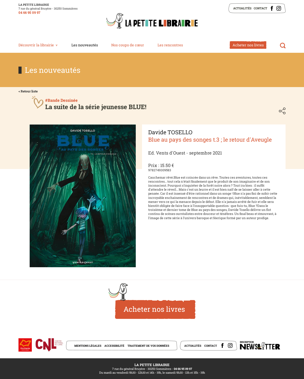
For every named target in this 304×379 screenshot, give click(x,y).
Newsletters (260, 345)
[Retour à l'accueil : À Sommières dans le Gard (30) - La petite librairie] (152, 21)
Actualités (242, 8)
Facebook (272, 8)
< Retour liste (28, 91)
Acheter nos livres (248, 45)
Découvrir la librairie (36, 45)
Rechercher (283, 45)
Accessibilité (114, 345)
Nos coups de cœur (127, 45)
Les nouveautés (84, 45)
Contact (260, 8)
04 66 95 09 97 (29, 12)
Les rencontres (170, 45)
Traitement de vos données (148, 345)
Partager (282, 111)
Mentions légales (87, 345)
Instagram (278, 8)
